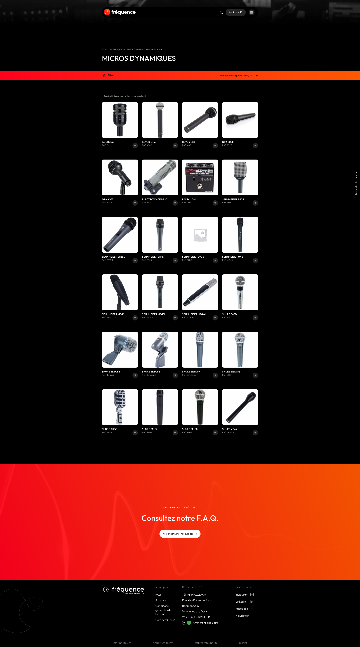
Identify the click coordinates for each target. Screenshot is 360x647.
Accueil (108, 49)
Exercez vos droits (163, 643)
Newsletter (242, 615)
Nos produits (120, 49)
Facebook (242, 608)
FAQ (158, 594)
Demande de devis (356, 183)
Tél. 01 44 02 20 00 (194, 594)
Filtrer (111, 75)
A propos (160, 600)
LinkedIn (241, 601)
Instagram (242, 594)
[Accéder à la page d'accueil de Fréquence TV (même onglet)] (120, 12)
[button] (135, 145)
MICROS (132, 49)
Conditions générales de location (163, 610)
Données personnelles (206, 643)
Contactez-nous (165, 620)
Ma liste (234, 12)
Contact (243, 643)
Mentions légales (122, 643)
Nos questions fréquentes (178, 533)
